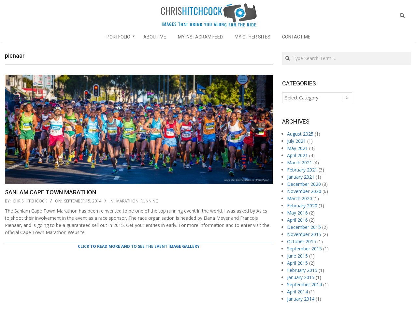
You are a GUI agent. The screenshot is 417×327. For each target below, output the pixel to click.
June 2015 (297, 256)
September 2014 (304, 284)
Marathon (127, 201)
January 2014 (300, 299)
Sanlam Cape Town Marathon (50, 192)
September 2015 (304, 248)
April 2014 (297, 292)
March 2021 (299, 162)
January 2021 (300, 177)
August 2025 (300, 134)
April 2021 (297, 155)
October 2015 (301, 241)
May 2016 (297, 213)
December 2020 (304, 184)
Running (149, 201)
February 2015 (302, 270)
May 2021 (297, 148)
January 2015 (300, 277)
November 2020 (304, 191)
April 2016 (297, 220)
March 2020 (299, 198)
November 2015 (304, 234)
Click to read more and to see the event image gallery (139, 246)
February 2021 (302, 170)
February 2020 (302, 205)
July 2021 (296, 141)
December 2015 (304, 227)
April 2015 (297, 263)
